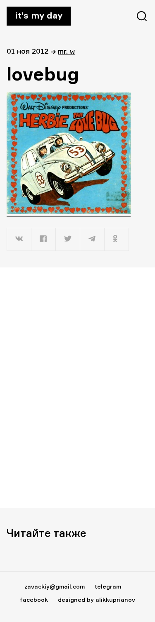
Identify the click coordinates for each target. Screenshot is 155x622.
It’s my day (38, 15)
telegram (108, 586)
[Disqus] (77, 387)
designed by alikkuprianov (96, 599)
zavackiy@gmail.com (54, 586)
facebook (34, 599)
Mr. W (66, 51)
